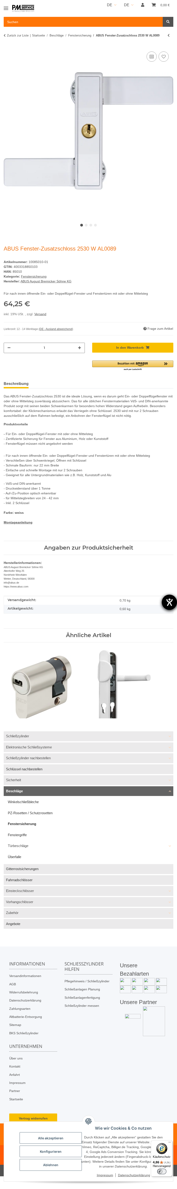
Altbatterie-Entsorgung (25, 1017)
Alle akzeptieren (50, 1138)
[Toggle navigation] (6, 6)
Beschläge (14, 791)
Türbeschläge (18, 846)
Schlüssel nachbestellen (24, 769)
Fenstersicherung (34, 276)
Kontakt (14, 1066)
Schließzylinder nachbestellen (28, 758)
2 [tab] (86, 225)
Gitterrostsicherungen (22, 869)
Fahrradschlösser (19, 880)
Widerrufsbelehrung (23, 992)
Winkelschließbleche (23, 802)
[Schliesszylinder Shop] (23, 8)
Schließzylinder (17, 736)
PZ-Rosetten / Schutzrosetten (30, 813)
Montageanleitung (18, 522)
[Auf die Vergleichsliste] (152, 56)
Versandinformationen (25, 976)
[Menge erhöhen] (79, 348)
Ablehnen (50, 1165)
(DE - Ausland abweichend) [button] (56, 329)
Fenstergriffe (17, 835)
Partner (14, 1091)
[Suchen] (168, 22)
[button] (142, 5)
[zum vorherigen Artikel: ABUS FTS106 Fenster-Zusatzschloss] (168, 35)
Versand (40, 314)
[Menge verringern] (9, 348)
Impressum (17, 1083)
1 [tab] (81, 225)
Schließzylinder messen (82, 1005)
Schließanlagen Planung (82, 989)
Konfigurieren (51, 1151)
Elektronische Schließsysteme (29, 747)
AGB (12, 984)
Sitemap (15, 1025)
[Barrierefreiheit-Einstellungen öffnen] (169, 602)
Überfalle (14, 857)
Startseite (16, 1099)
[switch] (161, 1171)
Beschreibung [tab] (16, 384)
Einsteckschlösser (20, 891)
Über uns (16, 1058)
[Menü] (169, 1143)
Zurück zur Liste (18, 35)
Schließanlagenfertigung (82, 997)
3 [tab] (90, 225)
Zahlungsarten (19, 1008)
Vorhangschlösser (19, 902)
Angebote (13, 924)
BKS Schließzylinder (23, 1033)
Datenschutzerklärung (25, 1000)
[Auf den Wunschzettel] (164, 56)
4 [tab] (95, 225)
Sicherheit (13, 780)
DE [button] (109, 5)
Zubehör (12, 913)
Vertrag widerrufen (33, 1118)
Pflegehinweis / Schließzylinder (87, 981)
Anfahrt (14, 1075)
